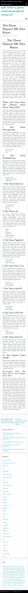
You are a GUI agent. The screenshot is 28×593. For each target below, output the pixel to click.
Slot (3, 539)
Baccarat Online (6, 460)
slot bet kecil (17, 577)
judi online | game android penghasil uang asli (12, 11)
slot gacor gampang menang (18, 580)
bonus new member (14, 566)
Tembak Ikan (6, 550)
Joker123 (5, 497)
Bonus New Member (7, 474)
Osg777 (4, 511)
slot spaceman (12, 583)
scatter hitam (6, 533)
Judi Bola (5, 502)
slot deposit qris (17, 579)
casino (4, 480)
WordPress (11, 591)
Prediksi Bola (6, 572)
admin (16, 35)
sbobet (16, 572)
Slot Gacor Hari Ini (7, 582)
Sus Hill (20, 591)
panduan (5, 514)
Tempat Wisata (6, 553)
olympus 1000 (22, 571)
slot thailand (19, 583)
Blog (4, 468)
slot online (5, 545)
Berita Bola (5, 465)
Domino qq (5, 488)
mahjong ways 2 (14, 571)
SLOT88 (9, 576)
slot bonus (23, 577)
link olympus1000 (16, 569)
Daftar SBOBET (17, 568)
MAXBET (5, 508)
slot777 (13, 576)
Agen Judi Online (6, 566)
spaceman (5, 585)
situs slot (18, 574)
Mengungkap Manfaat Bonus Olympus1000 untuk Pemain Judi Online (8, 420)
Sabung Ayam (6, 528)
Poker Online (6, 519)
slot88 (4, 547)
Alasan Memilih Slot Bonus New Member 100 (13, 442)
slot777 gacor (22, 576)
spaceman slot (20, 585)
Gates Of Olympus (7, 494)
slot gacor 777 (9, 580)
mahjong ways (6, 505)
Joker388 (5, 499)
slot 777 (16, 576)
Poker (4, 516)
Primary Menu (26, 19)
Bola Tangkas (6, 471)
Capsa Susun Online (7, 477)
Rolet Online (5, 525)
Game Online (6, 491)
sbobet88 (20, 572)
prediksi (4, 522)
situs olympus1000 (11, 574)
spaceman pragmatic (12, 585)
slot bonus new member (8, 579)
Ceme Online (5, 482)
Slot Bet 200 (11, 577)
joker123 (23, 568)
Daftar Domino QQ (7, 485)
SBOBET (5, 531)
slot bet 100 (5, 542)
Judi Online (9, 569)
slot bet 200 (22, 52)
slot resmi (7, 583)
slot (6, 576)
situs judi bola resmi (7, 536)
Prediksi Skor (12, 572)
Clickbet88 (11, 568)
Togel (4, 556)
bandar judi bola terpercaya (9, 463)
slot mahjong (14, 582)
